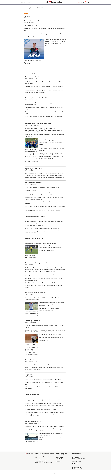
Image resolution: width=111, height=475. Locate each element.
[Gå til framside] (54, 2)
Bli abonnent (82, 2)
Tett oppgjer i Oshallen (32, 320)
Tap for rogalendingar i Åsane (35, 216)
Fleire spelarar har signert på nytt (36, 263)
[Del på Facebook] (25, 17)
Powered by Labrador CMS (55, 473)
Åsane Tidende (51, 147)
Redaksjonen (59, 458)
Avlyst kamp (29, 375)
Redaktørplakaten (39, 461)
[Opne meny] (88, 2)
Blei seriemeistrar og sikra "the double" (38, 123)
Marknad (58, 461)
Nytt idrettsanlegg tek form (34, 421)
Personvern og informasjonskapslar (43, 462)
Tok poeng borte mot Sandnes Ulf (36, 98)
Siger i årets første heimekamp (35, 293)
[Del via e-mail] (30, 17)
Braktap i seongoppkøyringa (34, 238)
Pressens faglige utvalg (40, 459)
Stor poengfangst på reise (33, 182)
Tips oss (23, 2)
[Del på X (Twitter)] (27, 17)
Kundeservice (59, 459)
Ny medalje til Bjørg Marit (33, 169)
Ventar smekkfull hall (32, 394)
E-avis (28, 2)
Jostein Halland (60, 454)
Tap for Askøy (29, 360)
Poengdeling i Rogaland (33, 77)
